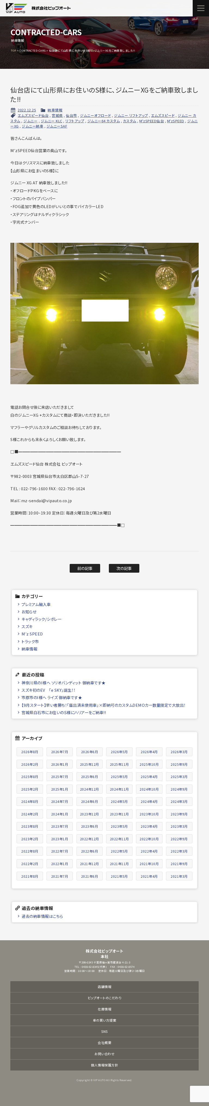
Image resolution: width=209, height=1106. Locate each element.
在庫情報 (104, 1009)
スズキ (27, 626)
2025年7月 (59, 776)
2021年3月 (179, 876)
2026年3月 (179, 751)
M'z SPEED (32, 633)
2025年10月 (149, 764)
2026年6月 (89, 751)
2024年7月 (59, 801)
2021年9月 (179, 863)
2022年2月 (29, 863)
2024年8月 (29, 801)
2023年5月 (119, 826)
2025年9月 (179, 764)
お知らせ (28, 611)
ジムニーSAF (57, 126)
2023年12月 (89, 814)
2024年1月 (59, 814)
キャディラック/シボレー (41, 619)
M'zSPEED (175, 120)
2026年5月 (119, 751)
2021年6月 (89, 876)
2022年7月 (59, 851)
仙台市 (71, 115)
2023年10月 (149, 814)
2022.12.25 (27, 110)
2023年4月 (149, 826)
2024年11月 (119, 789)
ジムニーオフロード (95, 115)
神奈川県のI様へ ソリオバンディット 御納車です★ (63, 682)
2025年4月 (149, 776)
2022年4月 (149, 851)
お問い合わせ (104, 1053)
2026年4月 (149, 751)
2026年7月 (59, 751)
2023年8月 (29, 826)
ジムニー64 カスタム (103, 120)
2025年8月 (29, 776)
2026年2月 (29, 764)
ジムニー (30, 120)
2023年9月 (179, 814)
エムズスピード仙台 (33, 115)
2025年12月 (89, 764)
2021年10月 (149, 863)
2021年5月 (119, 876)
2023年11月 (119, 814)
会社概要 (104, 1042)
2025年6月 (89, 776)
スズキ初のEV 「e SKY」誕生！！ (48, 690)
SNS (104, 1031)
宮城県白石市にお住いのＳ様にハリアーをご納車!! (63, 712)
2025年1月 (59, 789)
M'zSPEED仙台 (151, 120)
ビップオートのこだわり (105, 997)
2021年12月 (89, 863)
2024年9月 (179, 789)
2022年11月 (119, 838)
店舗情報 (104, 986)
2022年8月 (29, 851)
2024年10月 (149, 789)
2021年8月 (29, 876)
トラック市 (30, 641)
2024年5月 (119, 801)
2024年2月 (29, 814)
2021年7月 (59, 876)
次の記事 (124, 568)
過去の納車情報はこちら (42, 916)
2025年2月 (29, 789)
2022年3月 (179, 851)
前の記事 (85, 568)
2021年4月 (149, 876)
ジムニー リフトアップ (131, 115)
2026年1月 (59, 764)
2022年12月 (89, 838)
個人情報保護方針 (104, 1065)
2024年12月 (89, 789)
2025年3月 (179, 776)
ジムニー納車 (32, 126)
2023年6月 (89, 826)
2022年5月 (119, 851)
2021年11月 (119, 863)
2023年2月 (29, 838)
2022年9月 (179, 838)
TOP (13, 50)
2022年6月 (89, 851)
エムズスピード (163, 115)
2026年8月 (29, 751)
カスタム (129, 120)
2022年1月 (59, 863)
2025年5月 (119, 776)
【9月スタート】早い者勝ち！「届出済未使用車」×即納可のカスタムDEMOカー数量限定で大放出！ (103, 705)
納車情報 (55, 110)
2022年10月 (149, 838)
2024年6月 (89, 801)
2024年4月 (149, 801)
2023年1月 (59, 838)
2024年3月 (179, 801)
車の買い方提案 (104, 1020)
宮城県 (57, 115)
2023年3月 (179, 826)
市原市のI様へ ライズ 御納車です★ (51, 697)
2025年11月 (119, 764)
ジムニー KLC (51, 120)
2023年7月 (59, 826)
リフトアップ (74, 120)
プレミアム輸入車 (36, 604)
